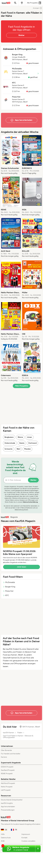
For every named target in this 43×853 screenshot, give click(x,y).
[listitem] (11, 155)
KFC (7, 595)
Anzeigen (36, 8)
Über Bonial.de (6, 750)
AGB (2, 841)
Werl (18, 449)
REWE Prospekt (7, 774)
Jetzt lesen (21, 567)
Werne (20, 437)
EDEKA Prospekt (7, 767)
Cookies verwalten (28, 841)
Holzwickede (10, 443)
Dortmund (32, 443)
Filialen (19, 733)
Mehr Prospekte (21, 386)
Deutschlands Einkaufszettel (11, 800)
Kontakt (24, 838)
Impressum (26, 834)
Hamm (21, 443)
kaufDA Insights (7, 803)
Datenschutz (6, 838)
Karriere (4, 757)
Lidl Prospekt (6, 790)
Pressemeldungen (8, 810)
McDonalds (10, 582)
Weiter (21, 35)
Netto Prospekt (6, 787)
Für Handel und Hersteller (10, 754)
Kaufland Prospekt (8, 770)
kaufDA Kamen (8, 733)
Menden (27, 449)
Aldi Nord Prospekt (8, 783)
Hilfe (3, 834)
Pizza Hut (9, 591)
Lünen (29, 437)
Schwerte (9, 449)
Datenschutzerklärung (30, 502)
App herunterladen (8, 807)
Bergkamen (9, 437)
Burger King (10, 586)
